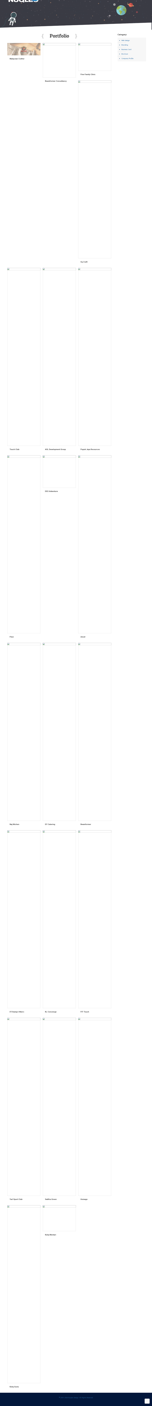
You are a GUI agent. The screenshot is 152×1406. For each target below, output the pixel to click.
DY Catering (50, 824)
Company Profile (127, 58)
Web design (125, 40)
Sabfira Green (51, 1199)
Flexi (12, 637)
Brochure (124, 54)
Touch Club (14, 449)
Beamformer (86, 824)
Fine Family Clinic (88, 74)
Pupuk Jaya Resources (90, 449)
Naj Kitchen (14, 824)
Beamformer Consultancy (56, 81)
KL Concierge (51, 1012)
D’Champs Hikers (17, 1012)
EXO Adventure (51, 491)
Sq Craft (84, 262)
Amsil (83, 637)
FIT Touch (85, 1012)
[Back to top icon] (140, 1401)
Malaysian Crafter (17, 59)
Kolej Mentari (50, 1235)
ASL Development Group (55, 449)
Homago (84, 1199)
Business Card (126, 49)
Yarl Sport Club (16, 1199)
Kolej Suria (14, 1387)
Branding (124, 45)
